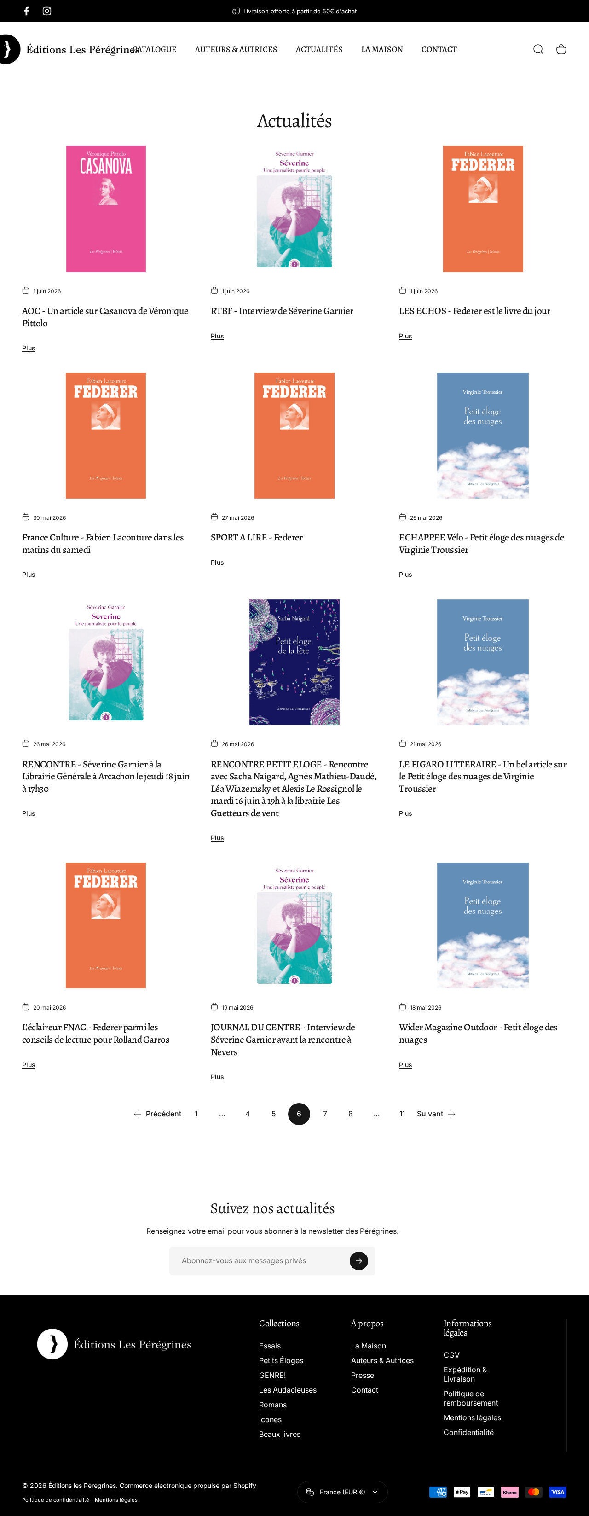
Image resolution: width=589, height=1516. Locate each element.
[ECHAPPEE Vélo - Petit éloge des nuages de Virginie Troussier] (483, 436)
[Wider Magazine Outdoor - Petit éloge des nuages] (483, 926)
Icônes (270, 1419)
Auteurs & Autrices (382, 1360)
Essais (270, 1345)
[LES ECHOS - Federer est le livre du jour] (483, 209)
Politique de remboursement (471, 1398)
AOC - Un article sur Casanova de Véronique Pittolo (105, 317)
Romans (273, 1404)
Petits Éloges (281, 1360)
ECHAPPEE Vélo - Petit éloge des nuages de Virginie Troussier (481, 543)
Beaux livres (279, 1434)
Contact (364, 1389)
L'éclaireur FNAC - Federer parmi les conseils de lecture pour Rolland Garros (95, 1033)
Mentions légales (472, 1417)
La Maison (368, 1345)
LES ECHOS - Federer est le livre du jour (474, 310)
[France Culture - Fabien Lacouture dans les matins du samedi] (106, 436)
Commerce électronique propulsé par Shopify (188, 1485)
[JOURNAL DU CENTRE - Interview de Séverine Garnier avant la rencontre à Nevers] (295, 926)
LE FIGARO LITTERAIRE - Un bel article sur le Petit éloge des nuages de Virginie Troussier (482, 776)
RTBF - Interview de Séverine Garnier (282, 310)
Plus (28, 348)
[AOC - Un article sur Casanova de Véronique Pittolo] (106, 209)
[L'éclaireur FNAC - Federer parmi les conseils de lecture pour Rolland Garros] (106, 926)
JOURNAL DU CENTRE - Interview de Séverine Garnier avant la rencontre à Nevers (283, 1039)
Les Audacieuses (288, 1389)
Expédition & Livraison (465, 1374)
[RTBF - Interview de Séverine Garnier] (295, 209)
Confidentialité (469, 1432)
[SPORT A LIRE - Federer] (295, 436)
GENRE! (272, 1375)
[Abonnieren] (359, 1261)
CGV (452, 1354)
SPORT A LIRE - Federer (257, 537)
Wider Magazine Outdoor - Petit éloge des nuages (478, 1033)
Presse (362, 1375)
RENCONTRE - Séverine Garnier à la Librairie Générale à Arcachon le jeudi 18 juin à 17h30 (106, 776)
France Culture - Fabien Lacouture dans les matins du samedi (103, 543)
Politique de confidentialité (55, 1500)
